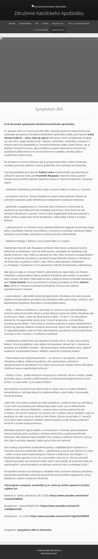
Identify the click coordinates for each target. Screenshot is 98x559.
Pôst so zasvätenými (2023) (78, 23)
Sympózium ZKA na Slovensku (34, 529)
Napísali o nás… (58, 23)
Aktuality (12, 23)
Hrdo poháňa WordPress (49, 550)
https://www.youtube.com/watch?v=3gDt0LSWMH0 (59, 516)
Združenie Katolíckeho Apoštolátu (49, 13)
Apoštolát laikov (25, 23)
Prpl (55, 553)
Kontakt (45, 23)
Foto (37, 23)
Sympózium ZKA (58, 30)
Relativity (45, 553)
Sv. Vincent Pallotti (41, 30)
